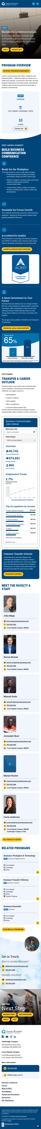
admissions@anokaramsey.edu (16, 966)
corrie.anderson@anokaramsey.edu (19, 822)
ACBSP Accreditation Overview (17, 249)
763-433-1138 (11, 826)
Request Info (17, 49)
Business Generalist (12, 906)
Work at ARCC (7, 1088)
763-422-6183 (11, 745)
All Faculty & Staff (12, 839)
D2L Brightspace (8, 1100)
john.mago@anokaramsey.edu (17, 621)
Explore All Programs (13, 929)
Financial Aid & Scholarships (16, 328)
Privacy (9, 1120)
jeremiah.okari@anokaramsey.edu (18, 741)
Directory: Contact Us (9, 1082)
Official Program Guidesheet (16, 71)
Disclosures (6, 1097)
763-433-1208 (11, 784)
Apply (5, 49)
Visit (14, 1019)
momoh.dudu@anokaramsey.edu (18, 702)
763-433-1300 (10, 970)
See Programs (25, 1014)
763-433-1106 (11, 666)
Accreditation (6, 1091)
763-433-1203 (11, 624)
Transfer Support (13, 574)
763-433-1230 (10, 983)
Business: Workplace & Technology (19, 855)
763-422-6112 (11, 705)
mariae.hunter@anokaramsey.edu (18, 781)
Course (19, 128)
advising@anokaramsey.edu (15, 979)
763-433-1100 (12, 1068)
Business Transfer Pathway (16, 880)
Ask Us (4, 1085)
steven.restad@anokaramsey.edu (18, 662)
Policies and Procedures (10, 1094)
